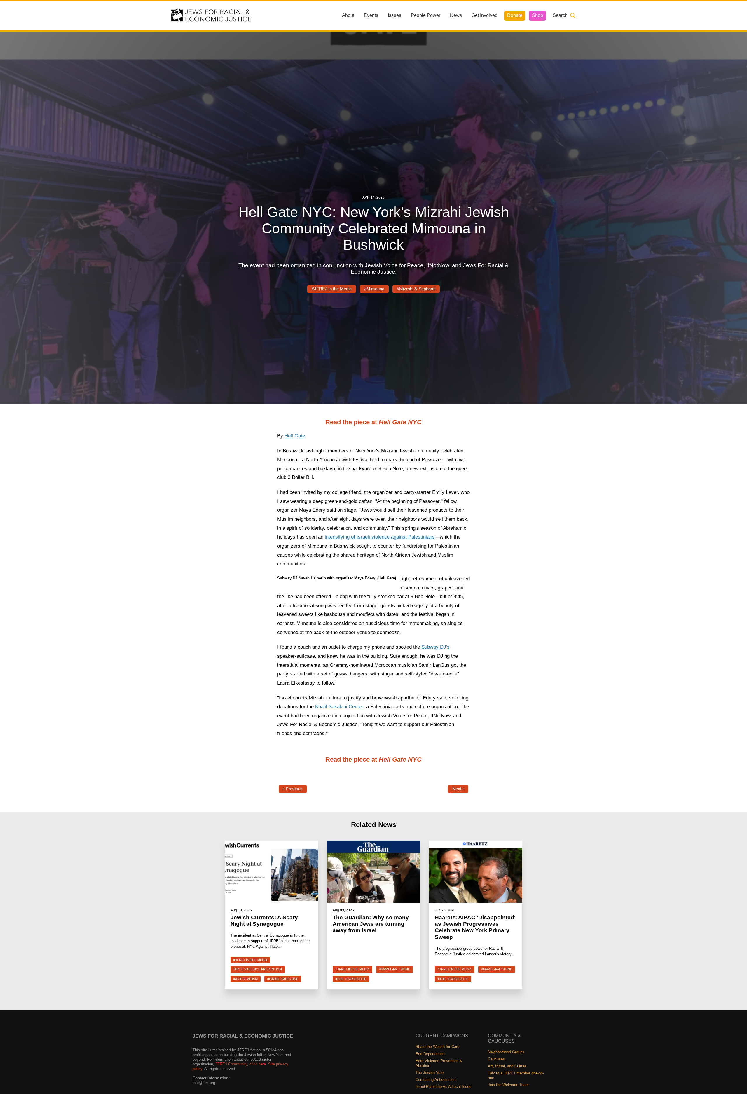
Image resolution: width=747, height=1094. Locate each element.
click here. (258, 1064)
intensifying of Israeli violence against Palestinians (380, 537)
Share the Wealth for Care (437, 1046)
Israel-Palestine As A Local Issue (443, 1086)
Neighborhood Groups (506, 1052)
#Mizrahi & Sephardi (416, 288)
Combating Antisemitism (436, 1079)
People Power (425, 15)
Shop (537, 15)
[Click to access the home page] (211, 15)
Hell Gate (295, 436)
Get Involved (485, 15)
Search (560, 15)
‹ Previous (293, 788)
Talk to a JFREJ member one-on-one (516, 1075)
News (456, 15)
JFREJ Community (231, 1064)
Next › (458, 788)
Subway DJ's (435, 647)
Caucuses (496, 1059)
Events (371, 15)
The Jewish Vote (430, 1072)
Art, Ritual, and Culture (507, 1066)
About (348, 15)
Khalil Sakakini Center (339, 706)
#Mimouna (374, 288)
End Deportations (430, 1054)
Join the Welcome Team (508, 1085)
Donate (514, 15)
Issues (394, 15)
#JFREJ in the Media (332, 288)
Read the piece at (373, 422)
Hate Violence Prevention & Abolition (439, 1063)
